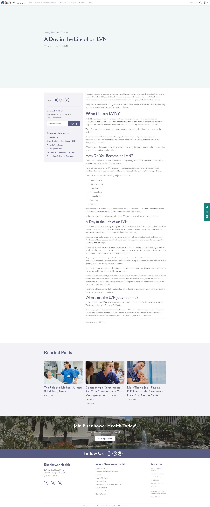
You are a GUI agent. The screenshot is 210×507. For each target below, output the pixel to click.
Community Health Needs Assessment (110, 472)
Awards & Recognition (157, 477)
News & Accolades (55, 144)
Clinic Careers (154, 480)
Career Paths (52, 137)
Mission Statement (108, 487)
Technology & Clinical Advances (60, 156)
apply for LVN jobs (99, 309)
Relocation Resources (156, 483)
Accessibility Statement (120, 506)
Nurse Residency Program (157, 474)
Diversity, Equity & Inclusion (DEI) (61, 141)
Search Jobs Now (105, 438)
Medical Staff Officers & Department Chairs (110, 484)
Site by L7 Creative (155, 497)
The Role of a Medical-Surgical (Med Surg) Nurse (63, 389)
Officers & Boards (108, 491)
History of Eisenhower (109, 478)
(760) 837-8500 (51, 475)
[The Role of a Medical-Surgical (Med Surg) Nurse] (63, 372)
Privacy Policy (109, 506)
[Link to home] (13, 2)
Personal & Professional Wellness (61, 152)
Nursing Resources (51, 32)
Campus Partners (108, 494)
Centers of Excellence (102, 468)
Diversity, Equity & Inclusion (155, 469)
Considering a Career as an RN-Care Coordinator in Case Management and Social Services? (104, 393)
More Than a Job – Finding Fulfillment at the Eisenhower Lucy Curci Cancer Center (145, 391)
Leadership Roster (108, 481)
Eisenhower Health (57, 464)
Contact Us (106, 475)
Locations (153, 486)
